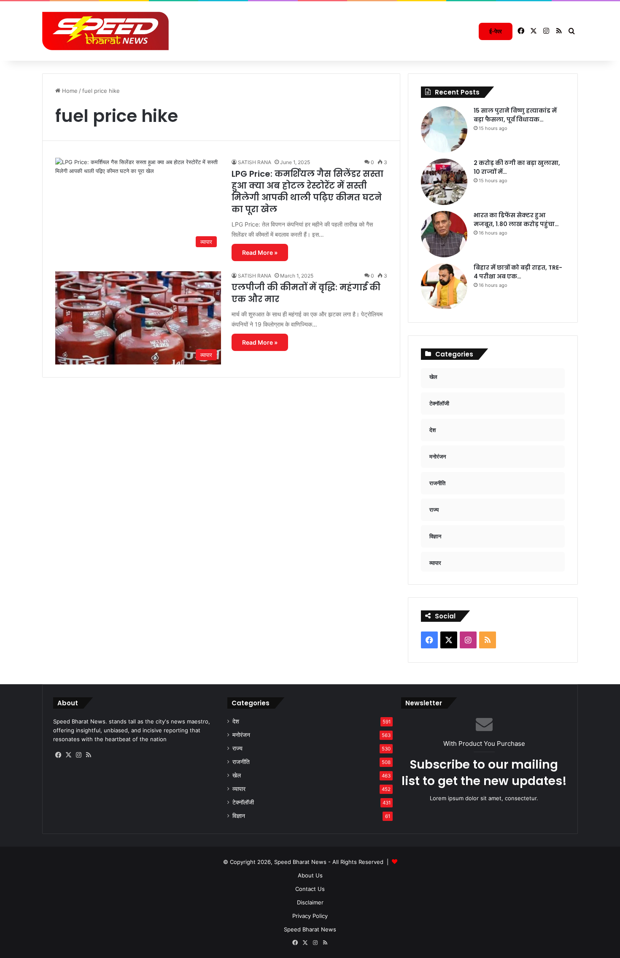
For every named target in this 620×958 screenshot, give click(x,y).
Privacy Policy (310, 915)
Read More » (260, 252)
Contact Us (310, 888)
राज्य (237, 748)
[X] (68, 755)
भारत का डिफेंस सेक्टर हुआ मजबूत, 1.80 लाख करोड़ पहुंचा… (516, 219)
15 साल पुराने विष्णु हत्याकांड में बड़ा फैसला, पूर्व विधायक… (515, 115)
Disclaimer (310, 902)
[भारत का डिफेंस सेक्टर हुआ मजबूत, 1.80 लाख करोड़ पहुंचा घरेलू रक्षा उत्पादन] (444, 234)
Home (69, 90)
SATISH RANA (254, 162)
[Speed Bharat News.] (105, 31)
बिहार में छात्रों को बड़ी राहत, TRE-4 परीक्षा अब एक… (518, 272)
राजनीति (241, 761)
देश (235, 721)
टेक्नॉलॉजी (243, 802)
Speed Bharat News (310, 929)
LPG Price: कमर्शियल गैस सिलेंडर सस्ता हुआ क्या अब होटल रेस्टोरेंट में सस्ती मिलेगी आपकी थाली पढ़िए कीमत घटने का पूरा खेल (307, 191)
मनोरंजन (241, 734)
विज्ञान (238, 815)
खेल (236, 775)
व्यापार (238, 788)
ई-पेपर (495, 31)
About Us (310, 875)
